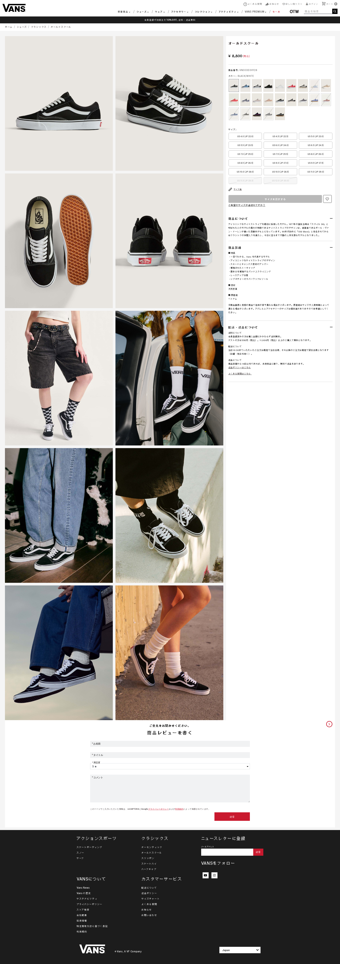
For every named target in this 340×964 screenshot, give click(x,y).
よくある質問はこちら (239, 373)
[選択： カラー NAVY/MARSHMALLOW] (314, 85)
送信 (232, 816)
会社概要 (82, 915)
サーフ (80, 858)
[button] (312, 3)
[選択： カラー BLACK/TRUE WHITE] (280, 99)
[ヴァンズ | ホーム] (14, 7)
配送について (149, 887)
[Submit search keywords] (335, 11)
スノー (80, 852)
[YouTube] (206, 875)
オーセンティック (151, 847)
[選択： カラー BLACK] (245, 113)
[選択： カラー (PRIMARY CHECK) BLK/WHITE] (257, 85)
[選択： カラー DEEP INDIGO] (234, 113)
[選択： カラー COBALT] (314, 99)
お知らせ (146, 909)
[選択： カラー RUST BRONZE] (326, 99)
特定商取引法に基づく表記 (92, 926)
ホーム (9, 26)
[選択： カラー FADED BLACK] (268, 113)
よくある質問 (149, 904)
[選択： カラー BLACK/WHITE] (234, 85)
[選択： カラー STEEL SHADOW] (303, 99)
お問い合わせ (149, 915)
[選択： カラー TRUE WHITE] (280, 85)
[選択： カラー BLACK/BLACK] (268, 85)
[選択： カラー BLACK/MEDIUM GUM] (280, 113)
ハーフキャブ (149, 869)
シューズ (22, 26)
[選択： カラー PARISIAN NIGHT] (245, 99)
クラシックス (39, 26)
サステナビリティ (87, 898)
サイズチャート (150, 898)
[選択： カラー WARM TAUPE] (268, 99)
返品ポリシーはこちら (239, 367)
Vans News (83, 887)
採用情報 (82, 920)
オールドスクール (61, 26)
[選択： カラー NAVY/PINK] (257, 113)
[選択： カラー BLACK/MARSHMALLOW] (303, 85)
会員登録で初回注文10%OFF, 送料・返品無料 (170, 20)
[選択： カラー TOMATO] (234, 99)
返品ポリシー (149, 893)
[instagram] (214, 875)
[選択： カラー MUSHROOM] (257, 99)
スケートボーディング (89, 847)
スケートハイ (149, 863)
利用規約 (179, 809)
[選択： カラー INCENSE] (326, 85)
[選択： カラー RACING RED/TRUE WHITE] (291, 85)
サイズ (232, 129)
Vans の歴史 (84, 893)
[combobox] (321, 11)
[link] (274, 12)
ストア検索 (83, 909)
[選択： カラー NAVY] (245, 85)
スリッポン (148, 858)
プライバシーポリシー (158, 809)
